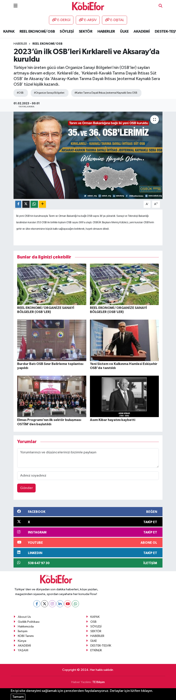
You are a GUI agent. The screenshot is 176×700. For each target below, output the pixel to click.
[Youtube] (67, 603)
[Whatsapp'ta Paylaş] (34, 204)
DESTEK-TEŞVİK (100, 645)
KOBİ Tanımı (26, 636)
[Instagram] (52, 603)
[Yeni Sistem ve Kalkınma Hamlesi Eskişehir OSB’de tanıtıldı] (124, 340)
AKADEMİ (142, 31)
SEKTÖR (85, 31)
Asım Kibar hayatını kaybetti (112, 420)
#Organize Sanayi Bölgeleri (49, 92)
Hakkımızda (26, 626)
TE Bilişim (98, 682)
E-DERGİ (63, 20)
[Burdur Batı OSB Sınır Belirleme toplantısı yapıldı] (51, 340)
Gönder (26, 488)
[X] (44, 603)
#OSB (20, 92)
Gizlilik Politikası (28, 621)
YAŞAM (23, 650)
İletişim (22, 631)
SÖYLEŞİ (67, 31)
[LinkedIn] (60, 603)
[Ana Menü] (16, 6)
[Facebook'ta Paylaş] (18, 204)
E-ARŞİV (90, 20)
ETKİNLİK (96, 650)
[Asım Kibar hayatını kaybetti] (124, 396)
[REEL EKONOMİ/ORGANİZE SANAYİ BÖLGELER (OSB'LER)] (51, 284)
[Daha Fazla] (42, 204)
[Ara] (160, 6)
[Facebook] (36, 603)
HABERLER (106, 31)
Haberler (20, 43)
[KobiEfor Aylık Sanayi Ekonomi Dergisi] (88, 5)
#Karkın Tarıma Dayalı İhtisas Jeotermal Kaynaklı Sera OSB (105, 92)
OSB (93, 621)
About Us (24, 616)
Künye (22, 640)
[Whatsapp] (75, 603)
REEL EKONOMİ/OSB (37, 31)
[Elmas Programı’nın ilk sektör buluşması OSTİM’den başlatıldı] (51, 396)
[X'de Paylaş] (26, 204)
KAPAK (8, 31)
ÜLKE (124, 31)
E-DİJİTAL (117, 20)
